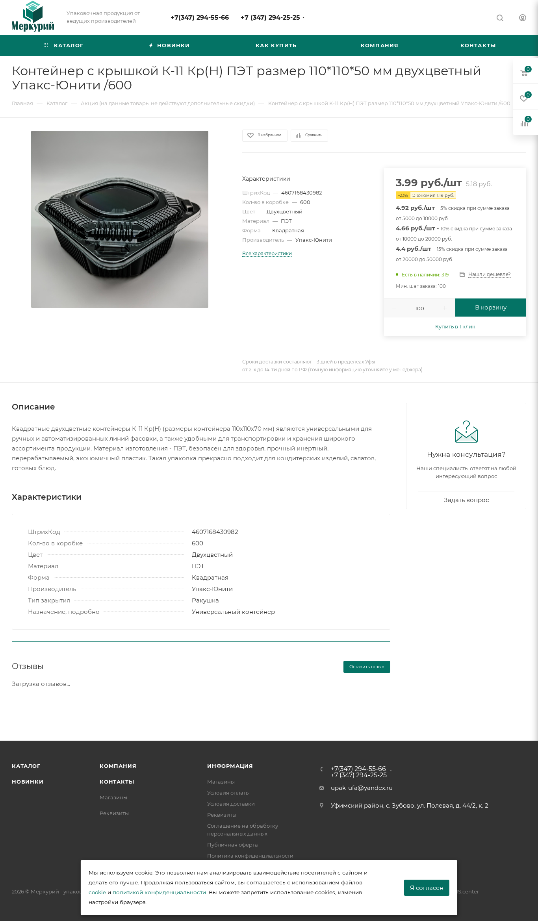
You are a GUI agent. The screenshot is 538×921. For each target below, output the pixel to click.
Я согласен (426, 887)
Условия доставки (231, 804)
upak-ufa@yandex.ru (362, 787)
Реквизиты (114, 813)
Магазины (113, 797)
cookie (97, 892)
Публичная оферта (232, 844)
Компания (118, 766)
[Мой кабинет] (522, 19)
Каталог (26, 766)
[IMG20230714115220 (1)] (119, 219)
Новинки (28, 781)
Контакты (117, 781)
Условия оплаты (228, 792)
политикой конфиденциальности (159, 892)
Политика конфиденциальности (250, 855)
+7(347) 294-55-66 (200, 17)
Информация (230, 766)
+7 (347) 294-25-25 (270, 17)
